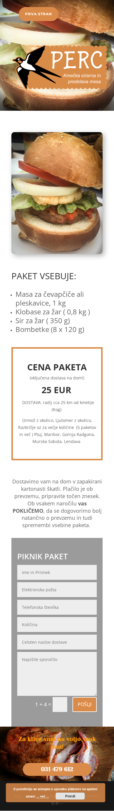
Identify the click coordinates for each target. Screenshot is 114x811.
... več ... (43, 796)
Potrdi (70, 796)
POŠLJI (84, 704)
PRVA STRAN (38, 14)
